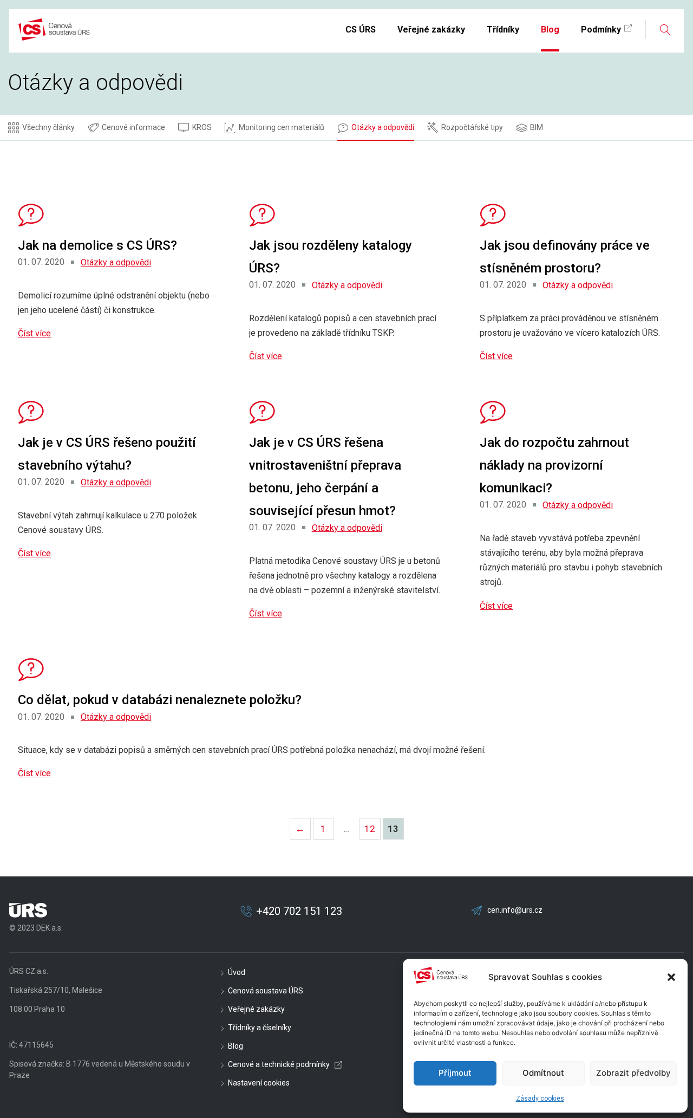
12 (372, 831)
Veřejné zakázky (256, 1009)
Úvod (236, 972)
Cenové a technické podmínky (279, 1064)
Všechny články (48, 127)
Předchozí (300, 828)
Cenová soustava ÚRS (265, 990)
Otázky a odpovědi (382, 127)
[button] (671, 977)
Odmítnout (543, 1073)
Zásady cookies (540, 1098)
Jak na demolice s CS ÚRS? (97, 245)
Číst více (34, 333)
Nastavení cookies (259, 1082)
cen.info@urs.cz (514, 910)
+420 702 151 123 (299, 911)
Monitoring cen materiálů (281, 127)
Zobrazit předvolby (633, 1073)
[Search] (665, 30)
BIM (536, 127)
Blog (235, 1046)
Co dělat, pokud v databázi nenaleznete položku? (160, 699)
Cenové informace (133, 127)
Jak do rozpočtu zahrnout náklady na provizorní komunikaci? (554, 465)
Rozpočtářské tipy (472, 127)
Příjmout (455, 1073)
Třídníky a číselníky (259, 1027)
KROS (202, 127)
